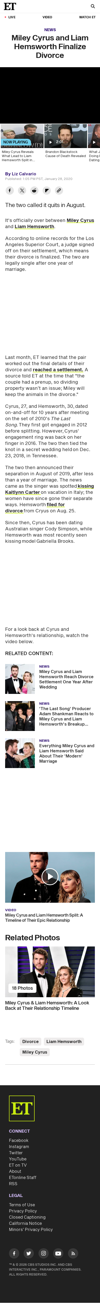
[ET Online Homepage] (11, 6)
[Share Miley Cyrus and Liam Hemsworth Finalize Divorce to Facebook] (9, 191)
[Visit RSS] (73, 1254)
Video (47, 17)
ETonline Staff (22, 1178)
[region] (50, 95)
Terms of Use (22, 1205)
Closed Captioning (27, 1217)
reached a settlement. (58, 369)
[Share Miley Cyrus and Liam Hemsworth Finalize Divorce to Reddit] (34, 191)
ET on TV (18, 1165)
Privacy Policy (23, 1211)
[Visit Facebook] (14, 1254)
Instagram (19, 1147)
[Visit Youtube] (58, 1253)
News (50, 30)
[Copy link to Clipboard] (59, 191)
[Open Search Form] (93, 7)
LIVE (11, 17)
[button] (50, 876)
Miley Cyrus (80, 220)
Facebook (18, 1141)
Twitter (16, 1153)
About (15, 1171)
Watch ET (87, 17)
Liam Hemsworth (34, 226)
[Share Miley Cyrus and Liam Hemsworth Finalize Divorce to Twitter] (22, 191)
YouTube (17, 1159)
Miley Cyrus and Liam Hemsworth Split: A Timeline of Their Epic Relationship (44, 918)
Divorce (30, 1041)
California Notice (25, 1223)
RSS (13, 1184)
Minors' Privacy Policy (31, 1230)
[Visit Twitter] (29, 1254)
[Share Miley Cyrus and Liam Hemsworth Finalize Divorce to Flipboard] (46, 191)
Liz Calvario (24, 174)
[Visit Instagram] (43, 1254)
